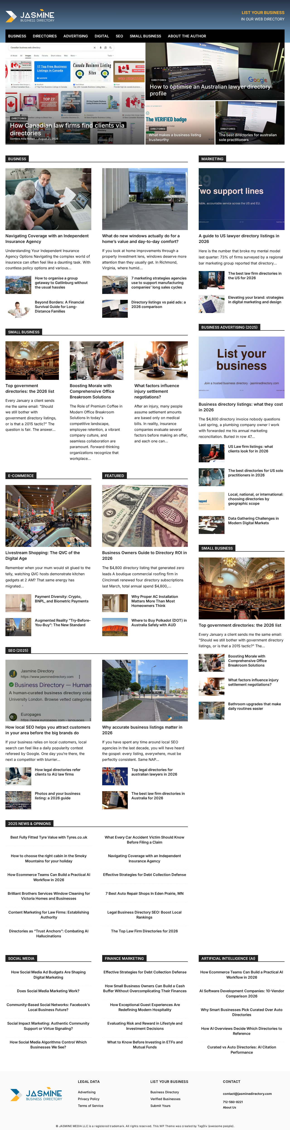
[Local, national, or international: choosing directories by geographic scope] (212, 501)
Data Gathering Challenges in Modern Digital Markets (253, 520)
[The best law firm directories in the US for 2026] (212, 280)
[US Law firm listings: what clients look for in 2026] (212, 453)
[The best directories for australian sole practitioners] (250, 123)
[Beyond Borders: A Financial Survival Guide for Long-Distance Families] (18, 309)
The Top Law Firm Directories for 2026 (144, 931)
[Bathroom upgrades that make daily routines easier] (212, 711)
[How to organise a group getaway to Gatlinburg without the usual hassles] (18, 285)
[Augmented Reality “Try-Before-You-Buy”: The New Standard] (18, 627)
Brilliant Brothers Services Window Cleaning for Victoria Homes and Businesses (49, 896)
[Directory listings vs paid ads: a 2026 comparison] (115, 309)
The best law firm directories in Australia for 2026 (158, 795)
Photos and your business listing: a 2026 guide (57, 795)
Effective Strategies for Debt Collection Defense (144, 874)
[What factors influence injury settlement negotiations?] (161, 360)
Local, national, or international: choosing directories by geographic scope (255, 499)
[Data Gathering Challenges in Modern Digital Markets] (212, 525)
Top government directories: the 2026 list (240, 625)
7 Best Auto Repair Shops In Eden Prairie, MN (145, 893)
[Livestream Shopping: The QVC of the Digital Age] (48, 516)
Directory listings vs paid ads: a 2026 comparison (158, 304)
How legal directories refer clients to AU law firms (57, 771)
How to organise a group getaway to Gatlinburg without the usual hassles (61, 282)
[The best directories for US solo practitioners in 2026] (212, 477)
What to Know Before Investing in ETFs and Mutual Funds (145, 1044)
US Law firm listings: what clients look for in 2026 (250, 448)
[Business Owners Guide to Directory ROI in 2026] (145, 516)
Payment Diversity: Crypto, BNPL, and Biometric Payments (62, 598)
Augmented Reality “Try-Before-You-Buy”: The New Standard (63, 622)
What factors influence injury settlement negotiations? (156, 391)
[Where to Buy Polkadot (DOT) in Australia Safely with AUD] (115, 627)
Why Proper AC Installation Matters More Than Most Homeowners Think (154, 601)
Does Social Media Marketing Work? (48, 991)
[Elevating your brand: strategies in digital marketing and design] (212, 304)
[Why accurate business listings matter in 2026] (145, 691)
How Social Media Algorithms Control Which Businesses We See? (48, 1044)
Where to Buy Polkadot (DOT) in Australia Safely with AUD (159, 622)
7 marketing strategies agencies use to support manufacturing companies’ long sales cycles (159, 282)
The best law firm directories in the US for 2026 (255, 275)
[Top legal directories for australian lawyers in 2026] (115, 776)
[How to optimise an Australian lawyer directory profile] (215, 71)
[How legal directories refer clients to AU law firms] (18, 776)
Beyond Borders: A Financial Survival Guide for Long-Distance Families (59, 306)
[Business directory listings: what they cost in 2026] (242, 367)
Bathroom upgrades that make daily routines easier (254, 706)
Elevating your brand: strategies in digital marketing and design (256, 299)
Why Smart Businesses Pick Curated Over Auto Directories (242, 1012)
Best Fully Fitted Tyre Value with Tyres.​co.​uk (48, 837)
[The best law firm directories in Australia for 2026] (115, 800)
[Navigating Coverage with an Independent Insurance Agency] (48, 199)
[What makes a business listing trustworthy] (180, 123)
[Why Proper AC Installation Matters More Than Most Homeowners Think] (115, 603)
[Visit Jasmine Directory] (30, 22)
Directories (19, 118)
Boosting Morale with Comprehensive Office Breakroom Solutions (92, 391)
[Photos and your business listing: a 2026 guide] (18, 800)
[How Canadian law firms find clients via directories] (75, 94)
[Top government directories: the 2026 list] (32, 360)
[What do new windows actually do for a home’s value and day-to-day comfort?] (145, 199)
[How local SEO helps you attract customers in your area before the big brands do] (48, 691)
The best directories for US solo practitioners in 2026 (255, 472)
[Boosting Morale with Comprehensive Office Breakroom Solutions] (96, 360)
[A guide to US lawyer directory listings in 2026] (242, 199)
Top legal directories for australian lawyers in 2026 (154, 771)
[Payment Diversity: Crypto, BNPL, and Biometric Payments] (18, 603)
